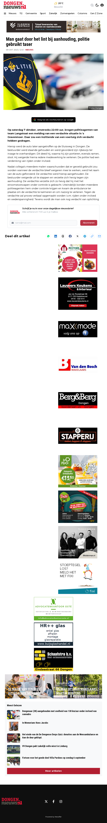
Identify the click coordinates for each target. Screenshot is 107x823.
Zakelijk (53, 13)
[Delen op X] (77, 236)
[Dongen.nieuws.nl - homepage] (15, 5)
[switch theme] (97, 5)
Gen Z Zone (96, 13)
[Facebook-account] (53, 801)
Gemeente (31, 13)
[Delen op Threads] (63, 236)
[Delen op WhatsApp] (48, 236)
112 (21, 13)
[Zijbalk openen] (5, 13)
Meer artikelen (53, 771)
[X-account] (46, 801)
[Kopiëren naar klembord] (92, 236)
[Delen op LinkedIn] (55, 236)
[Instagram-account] (60, 801)
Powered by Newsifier (53, 817)
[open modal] (102, 5)
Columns (82, 13)
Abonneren (89, 223)
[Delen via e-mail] (99, 236)
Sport (43, 13)
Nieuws (12, 13)
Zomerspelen (67, 13)
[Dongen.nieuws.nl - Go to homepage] (11, 801)
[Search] (92, 5)
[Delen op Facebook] (70, 236)
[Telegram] (84, 236)
